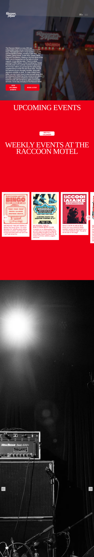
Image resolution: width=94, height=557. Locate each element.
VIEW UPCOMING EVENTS (13, 87)
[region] (47, 217)
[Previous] (5, 217)
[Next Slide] (91, 489)
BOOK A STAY (32, 87)
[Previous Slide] (3, 489)
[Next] (88, 217)
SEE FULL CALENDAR (47, 133)
